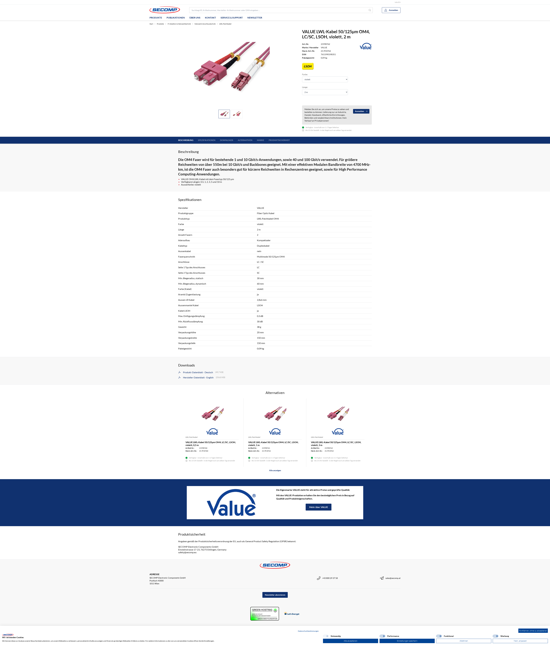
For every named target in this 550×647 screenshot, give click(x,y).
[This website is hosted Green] (264, 614)
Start (151, 24)
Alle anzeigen (275, 470)
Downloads (226, 140)
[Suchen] (370, 10)
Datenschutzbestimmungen (308, 631)
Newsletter (254, 17)
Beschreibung (185, 140)
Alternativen (245, 140)
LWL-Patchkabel (225, 24)
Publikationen (176, 17)
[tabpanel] (230, 68)
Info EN (397, 2)
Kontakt (210, 17)
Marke (260, 140)
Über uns (194, 17)
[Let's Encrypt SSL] (292, 613)
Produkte (156, 17)
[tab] (224, 114)
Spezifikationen (206, 140)
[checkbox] (326, 636)
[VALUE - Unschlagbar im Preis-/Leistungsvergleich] (231, 502)
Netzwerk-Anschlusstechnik (205, 24)
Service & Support (232, 17)
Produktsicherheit (279, 140)
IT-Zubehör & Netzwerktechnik (179, 24)
